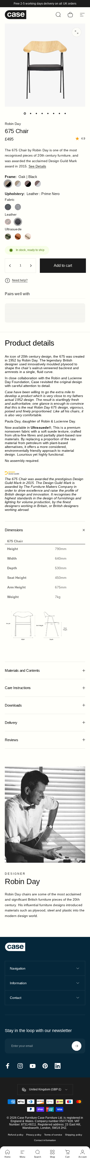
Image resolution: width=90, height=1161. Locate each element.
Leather (11, 214)
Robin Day (13, 124)
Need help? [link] (20, 280)
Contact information (45, 1140)
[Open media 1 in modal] (76, 32)
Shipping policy (73, 1134)
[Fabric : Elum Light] (18, 207)
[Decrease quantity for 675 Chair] (10, 266)
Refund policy (15, 1134)
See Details (37, 166)
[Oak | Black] (8, 184)
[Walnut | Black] (28, 184)
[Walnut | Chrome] (38, 184)
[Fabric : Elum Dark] (8, 207)
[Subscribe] (76, 1046)
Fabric (9, 200)
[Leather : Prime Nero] (18, 222)
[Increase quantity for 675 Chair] (31, 266)
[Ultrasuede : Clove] (18, 236)
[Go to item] (25, 113)
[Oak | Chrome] (18, 184)
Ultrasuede (13, 229)
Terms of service (53, 1134)
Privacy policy (33, 1134)
